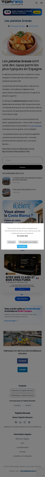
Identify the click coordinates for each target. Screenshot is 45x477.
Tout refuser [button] (11, 242)
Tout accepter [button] (22, 246)
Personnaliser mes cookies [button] (28, 242)
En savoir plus (22, 236)
